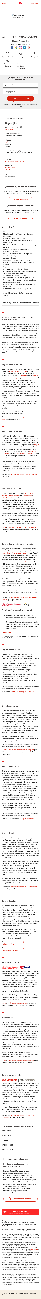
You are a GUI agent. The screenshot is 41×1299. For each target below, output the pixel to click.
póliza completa (34, 1249)
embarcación (27, 495)
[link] (33, 54)
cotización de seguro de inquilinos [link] (23, 692)
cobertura (23, 376)
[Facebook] (12, 47)
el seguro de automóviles (18, 371)
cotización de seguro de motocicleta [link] (24, 474)
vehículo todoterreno (9, 498)
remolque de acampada (10, 495)
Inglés (7, 142)
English (4, 3)
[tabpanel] (20, 147)
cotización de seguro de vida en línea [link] (24, 886)
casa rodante (28, 493)
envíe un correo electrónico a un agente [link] (22, 527)
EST (19, 151)
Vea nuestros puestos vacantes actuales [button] (20, 1199)
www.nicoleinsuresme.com (14, 161)
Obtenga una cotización (20, 98)
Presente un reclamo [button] (20, 200)
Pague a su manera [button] (20, 219)
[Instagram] (20, 47)
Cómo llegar (9, 129)
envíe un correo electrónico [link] (17, 1003)
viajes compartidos (30, 378)
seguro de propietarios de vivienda (14, 553)
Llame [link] (4, 527)
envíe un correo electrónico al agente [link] (21, 750)
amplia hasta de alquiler (11, 378)
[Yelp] (29, 47)
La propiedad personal (24, 562)
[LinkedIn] (24, 47)
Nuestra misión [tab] (25, 303)
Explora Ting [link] (6, 632)
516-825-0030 (10, 170)
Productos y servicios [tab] (10, 303)
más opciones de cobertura (25, 453)
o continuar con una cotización (20, 102)
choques (35, 376)
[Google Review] (16, 47)
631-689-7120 (10, 167)
